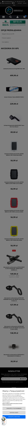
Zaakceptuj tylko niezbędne (14, 408)
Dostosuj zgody (14, 412)
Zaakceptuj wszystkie (14, 416)
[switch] (3, 424)
